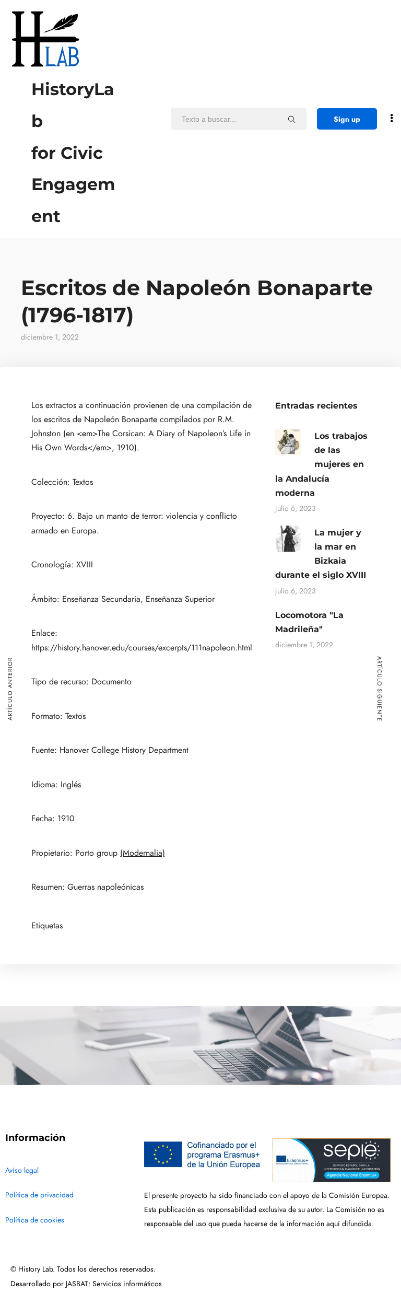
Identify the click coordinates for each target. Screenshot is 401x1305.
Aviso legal (22, 1170)
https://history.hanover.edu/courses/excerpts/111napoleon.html (141, 648)
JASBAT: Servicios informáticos (114, 1284)
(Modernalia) (142, 853)
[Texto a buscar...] (292, 119)
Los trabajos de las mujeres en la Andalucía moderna (321, 464)
